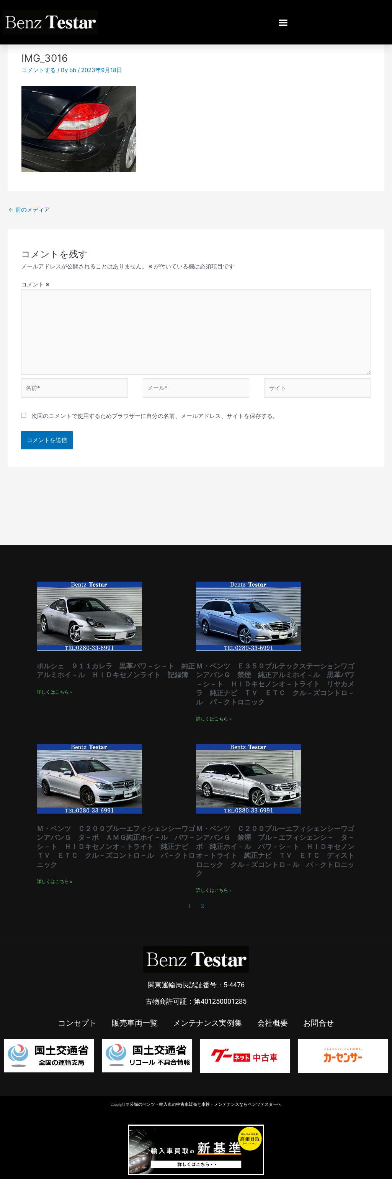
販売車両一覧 (135, 1023)
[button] (283, 22)
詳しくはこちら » (54, 692)
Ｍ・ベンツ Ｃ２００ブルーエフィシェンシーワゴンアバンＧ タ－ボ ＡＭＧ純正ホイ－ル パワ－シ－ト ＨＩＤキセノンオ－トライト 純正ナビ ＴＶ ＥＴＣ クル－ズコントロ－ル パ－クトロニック (116, 846)
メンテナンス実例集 (207, 1023)
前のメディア (29, 209)
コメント (35, 284)
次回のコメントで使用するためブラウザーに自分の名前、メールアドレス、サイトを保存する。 (154, 415)
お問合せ (318, 1023)
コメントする (38, 70)
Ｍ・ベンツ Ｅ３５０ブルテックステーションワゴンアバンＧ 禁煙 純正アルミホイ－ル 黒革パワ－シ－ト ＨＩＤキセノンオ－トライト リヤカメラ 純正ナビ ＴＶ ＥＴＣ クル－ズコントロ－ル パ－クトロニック (275, 684)
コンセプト (77, 1023)
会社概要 (272, 1023)
